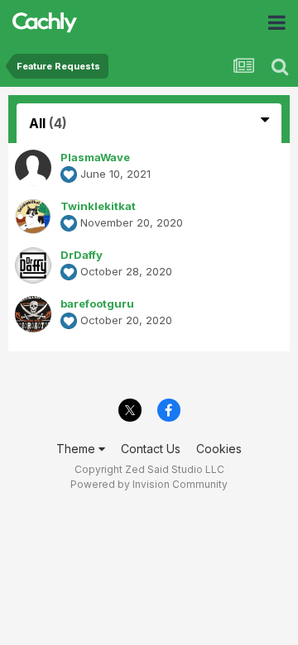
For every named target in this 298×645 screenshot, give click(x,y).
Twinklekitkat (98, 206)
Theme (77, 449)
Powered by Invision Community (149, 484)
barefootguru (97, 303)
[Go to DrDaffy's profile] (33, 265)
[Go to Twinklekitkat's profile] (33, 216)
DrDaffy (81, 254)
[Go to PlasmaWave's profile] (33, 168)
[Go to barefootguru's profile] (33, 314)
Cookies (219, 449)
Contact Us (150, 449)
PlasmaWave (95, 157)
